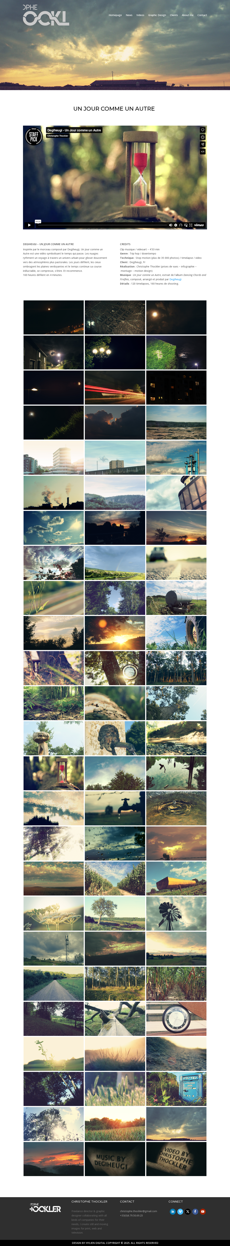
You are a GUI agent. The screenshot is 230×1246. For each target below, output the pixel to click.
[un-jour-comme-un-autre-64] (54, 1070)
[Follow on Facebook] (195, 1212)
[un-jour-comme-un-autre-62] (115, 1035)
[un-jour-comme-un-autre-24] (176, 579)
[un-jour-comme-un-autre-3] (176, 333)
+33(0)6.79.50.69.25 (131, 1215)
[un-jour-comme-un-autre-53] (115, 929)
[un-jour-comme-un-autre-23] (115, 579)
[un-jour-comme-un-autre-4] (54, 368)
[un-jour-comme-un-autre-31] (54, 684)
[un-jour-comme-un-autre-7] (54, 403)
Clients (174, 15)
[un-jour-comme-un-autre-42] (176, 789)
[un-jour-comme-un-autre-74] (115, 1175)
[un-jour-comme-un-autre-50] (115, 894)
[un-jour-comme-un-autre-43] (54, 824)
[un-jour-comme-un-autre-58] (54, 999)
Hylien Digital (95, 1243)
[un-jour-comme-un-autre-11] (115, 438)
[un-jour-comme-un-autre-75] (176, 1175)
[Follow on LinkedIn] (173, 1212)
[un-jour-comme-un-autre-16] (54, 509)
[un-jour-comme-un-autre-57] (176, 964)
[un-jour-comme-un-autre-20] (115, 544)
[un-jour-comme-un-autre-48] (176, 859)
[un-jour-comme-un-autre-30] (176, 649)
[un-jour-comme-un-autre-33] (176, 684)
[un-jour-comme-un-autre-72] (176, 1140)
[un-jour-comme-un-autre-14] (115, 473)
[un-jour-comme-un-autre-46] (54, 859)
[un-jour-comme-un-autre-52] (54, 929)
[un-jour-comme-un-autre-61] (54, 1035)
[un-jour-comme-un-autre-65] (115, 1070)
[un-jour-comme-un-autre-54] (176, 929)
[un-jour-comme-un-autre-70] (54, 1140)
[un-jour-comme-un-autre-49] (54, 894)
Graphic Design (157, 15)
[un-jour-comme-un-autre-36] (176, 719)
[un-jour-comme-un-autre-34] (54, 719)
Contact (202, 15)
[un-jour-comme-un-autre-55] (54, 964)
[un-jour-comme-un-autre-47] (115, 859)
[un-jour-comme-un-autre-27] (176, 614)
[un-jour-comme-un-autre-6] (176, 368)
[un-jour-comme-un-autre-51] (176, 894)
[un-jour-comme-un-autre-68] (115, 1105)
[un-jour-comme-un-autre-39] (176, 754)
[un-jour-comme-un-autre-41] (115, 789)
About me (188, 15)
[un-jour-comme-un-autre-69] (176, 1105)
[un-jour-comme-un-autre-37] (54, 754)
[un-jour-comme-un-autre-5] (115, 368)
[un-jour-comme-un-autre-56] (115, 964)
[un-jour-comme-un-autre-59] (115, 999)
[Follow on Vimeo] (180, 1212)
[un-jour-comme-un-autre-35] (115, 719)
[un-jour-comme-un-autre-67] (54, 1105)
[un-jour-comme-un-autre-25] (54, 614)
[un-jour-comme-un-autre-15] (176, 473)
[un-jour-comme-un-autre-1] (54, 333)
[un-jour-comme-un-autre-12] (176, 438)
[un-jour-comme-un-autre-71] (115, 1140)
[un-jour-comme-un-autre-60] (176, 999)
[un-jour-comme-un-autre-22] (54, 579)
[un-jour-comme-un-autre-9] (176, 403)
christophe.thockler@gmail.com (138, 1211)
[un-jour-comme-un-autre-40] (54, 789)
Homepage (115, 15)
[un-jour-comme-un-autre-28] (54, 649)
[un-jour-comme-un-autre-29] (115, 649)
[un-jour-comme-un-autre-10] (54, 438)
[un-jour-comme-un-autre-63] (176, 1035)
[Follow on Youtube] (203, 1212)
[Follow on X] (188, 1212)
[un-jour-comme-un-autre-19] (54, 544)
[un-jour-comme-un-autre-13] (54, 473)
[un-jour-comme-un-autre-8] (115, 403)
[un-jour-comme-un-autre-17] (115, 509)
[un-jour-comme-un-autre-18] (176, 509)
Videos (140, 15)
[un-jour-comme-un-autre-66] (176, 1070)
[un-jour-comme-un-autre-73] (54, 1175)
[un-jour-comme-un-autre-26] (115, 614)
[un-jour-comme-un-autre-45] (176, 824)
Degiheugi (175, 279)
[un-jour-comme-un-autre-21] (176, 544)
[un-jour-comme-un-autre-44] (115, 824)
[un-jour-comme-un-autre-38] (115, 754)
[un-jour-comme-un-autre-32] (115, 684)
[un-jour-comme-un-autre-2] (115, 333)
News (129, 15)
